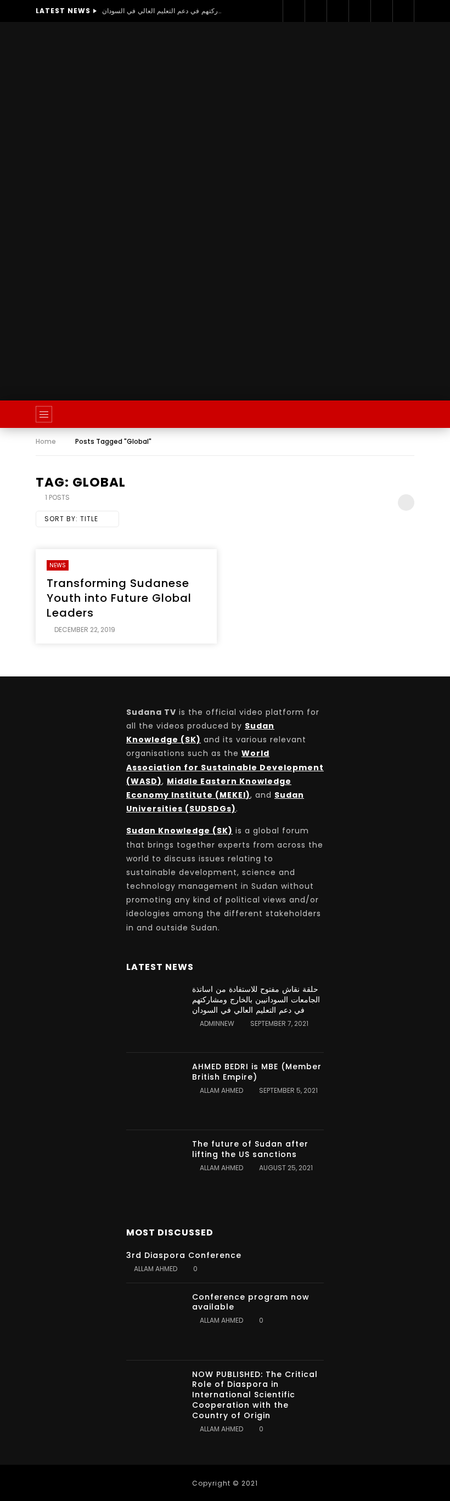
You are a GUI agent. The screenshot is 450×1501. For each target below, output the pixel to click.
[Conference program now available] (153, 1321)
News (57, 565)
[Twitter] (316, 11)
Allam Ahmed (221, 1090)
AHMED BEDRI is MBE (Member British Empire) (257, 1071)
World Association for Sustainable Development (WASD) (225, 767)
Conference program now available (251, 1302)
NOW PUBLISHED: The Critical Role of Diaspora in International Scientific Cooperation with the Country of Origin (255, 1395)
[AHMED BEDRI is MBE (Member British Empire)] (153, 1091)
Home (46, 441)
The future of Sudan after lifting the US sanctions (250, 1149)
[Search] (400, 414)
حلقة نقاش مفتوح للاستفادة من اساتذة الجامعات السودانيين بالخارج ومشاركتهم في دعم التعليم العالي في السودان (162, 10)
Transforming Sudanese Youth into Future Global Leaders (119, 597)
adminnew (217, 1023)
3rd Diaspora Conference (183, 1255)
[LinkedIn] (337, 11)
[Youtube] (359, 11)
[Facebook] (294, 11)
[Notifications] (403, 11)
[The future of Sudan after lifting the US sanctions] (153, 1168)
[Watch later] (381, 11)
